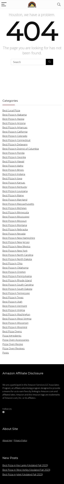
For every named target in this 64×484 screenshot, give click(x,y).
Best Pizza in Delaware (15, 144)
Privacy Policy (20, 440)
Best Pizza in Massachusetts (18, 203)
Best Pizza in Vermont (14, 305)
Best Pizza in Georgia (14, 157)
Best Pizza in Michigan (14, 208)
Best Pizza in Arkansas (14, 127)
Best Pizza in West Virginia (16, 318)
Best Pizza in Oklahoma (15, 267)
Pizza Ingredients (11, 335)
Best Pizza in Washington (16, 314)
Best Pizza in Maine (13, 195)
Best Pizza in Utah (12, 301)
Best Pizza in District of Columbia (20, 148)
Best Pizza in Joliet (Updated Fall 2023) (22, 474)
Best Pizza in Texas (12, 297)
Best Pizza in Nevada (13, 233)
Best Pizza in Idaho (12, 165)
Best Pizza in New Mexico (16, 246)
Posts (5, 352)
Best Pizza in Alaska (13, 118)
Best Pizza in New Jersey (16, 242)
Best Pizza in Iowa (12, 178)
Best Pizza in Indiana (13, 174)
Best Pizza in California (14, 131)
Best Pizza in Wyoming (14, 327)
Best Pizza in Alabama (14, 114)
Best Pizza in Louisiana (15, 191)
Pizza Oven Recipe (12, 344)
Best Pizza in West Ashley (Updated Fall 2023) (26, 469)
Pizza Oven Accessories (15, 339)
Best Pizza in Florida (13, 152)
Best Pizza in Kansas (13, 182)
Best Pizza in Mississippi (15, 216)
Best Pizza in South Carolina (17, 284)
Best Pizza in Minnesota (15, 212)
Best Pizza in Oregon (14, 271)
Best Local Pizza (11, 110)
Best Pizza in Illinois (13, 169)
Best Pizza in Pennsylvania (17, 276)
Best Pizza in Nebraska (15, 229)
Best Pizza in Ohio (12, 263)
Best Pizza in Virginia (13, 310)
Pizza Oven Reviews (13, 348)
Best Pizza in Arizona (13, 123)
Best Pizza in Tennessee (16, 293)
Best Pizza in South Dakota (17, 288)
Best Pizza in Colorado (14, 135)
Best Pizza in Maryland (14, 199)
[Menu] (4, 4)
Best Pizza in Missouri (14, 220)
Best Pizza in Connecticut (16, 140)
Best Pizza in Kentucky (14, 186)
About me (7, 440)
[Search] (59, 4)
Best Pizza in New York (14, 250)
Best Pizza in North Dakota (17, 259)
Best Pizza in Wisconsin (15, 322)
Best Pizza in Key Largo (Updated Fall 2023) (25, 465)
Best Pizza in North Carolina (17, 254)
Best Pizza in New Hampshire (18, 237)
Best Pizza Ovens (12, 331)
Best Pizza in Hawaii (13, 161)
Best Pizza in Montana (14, 225)
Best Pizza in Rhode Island (17, 280)
